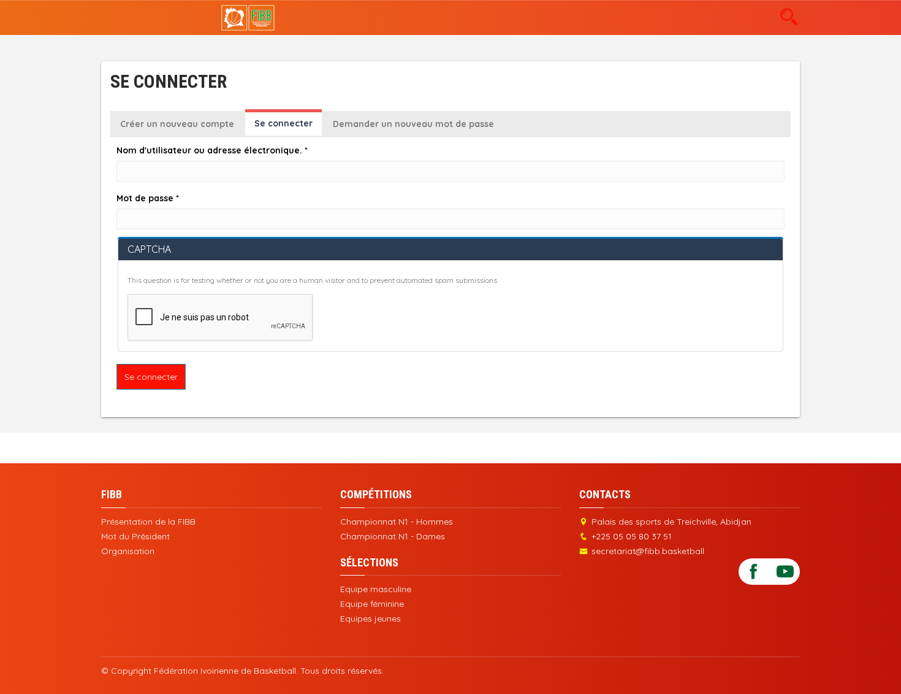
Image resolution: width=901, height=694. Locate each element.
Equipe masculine (375, 589)
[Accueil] (248, 17)
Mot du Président (135, 536)
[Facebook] (753, 571)
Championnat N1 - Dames (392, 536)
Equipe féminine (372, 603)
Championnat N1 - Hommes (396, 521)
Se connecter (288, 127)
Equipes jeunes (370, 618)
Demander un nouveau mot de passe (413, 123)
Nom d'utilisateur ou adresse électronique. (212, 150)
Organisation (127, 551)
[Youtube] (785, 571)
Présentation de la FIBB (148, 521)
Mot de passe (147, 198)
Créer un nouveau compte (177, 123)
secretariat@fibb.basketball (647, 551)
